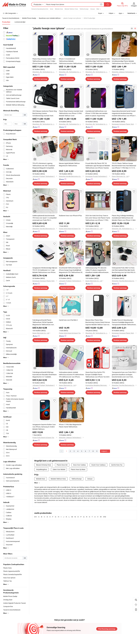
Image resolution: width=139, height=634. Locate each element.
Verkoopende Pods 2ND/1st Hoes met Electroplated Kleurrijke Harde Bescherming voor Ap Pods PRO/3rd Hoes (124, 270)
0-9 (35, 517)
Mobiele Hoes (59, 9)
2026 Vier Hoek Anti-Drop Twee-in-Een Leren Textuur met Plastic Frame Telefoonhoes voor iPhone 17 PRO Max (97, 217)
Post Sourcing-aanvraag (106, 629)
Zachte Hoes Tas (116, 465)
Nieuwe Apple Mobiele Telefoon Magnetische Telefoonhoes (69, 164)
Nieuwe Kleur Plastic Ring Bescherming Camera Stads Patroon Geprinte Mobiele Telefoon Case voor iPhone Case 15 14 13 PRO (97, 322)
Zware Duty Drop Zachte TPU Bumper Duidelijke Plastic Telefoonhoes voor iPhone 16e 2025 (97, 374)
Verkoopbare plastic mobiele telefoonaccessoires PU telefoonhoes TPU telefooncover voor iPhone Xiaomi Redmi (71, 374)
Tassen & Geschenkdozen (11, 610)
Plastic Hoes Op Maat (78, 469)
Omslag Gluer (7, 600)
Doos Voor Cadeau (79, 465)
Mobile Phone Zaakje (10, 596)
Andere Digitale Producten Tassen (14, 603)
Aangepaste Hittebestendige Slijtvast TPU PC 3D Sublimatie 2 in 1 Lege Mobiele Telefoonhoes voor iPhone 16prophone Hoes (44, 270)
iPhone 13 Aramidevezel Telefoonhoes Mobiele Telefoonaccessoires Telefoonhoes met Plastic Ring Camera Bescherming (70, 61)
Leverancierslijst (20, 22)
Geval (51, 9)
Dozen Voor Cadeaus (98, 465)
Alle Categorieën (10, 13)
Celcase (92, 9)
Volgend (104, 451)
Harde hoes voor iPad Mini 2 (68, 320)
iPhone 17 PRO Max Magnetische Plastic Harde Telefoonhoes (70, 425)
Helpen (111, 13)
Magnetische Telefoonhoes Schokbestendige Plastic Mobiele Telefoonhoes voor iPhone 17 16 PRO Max (124, 61)
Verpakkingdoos (41, 469)
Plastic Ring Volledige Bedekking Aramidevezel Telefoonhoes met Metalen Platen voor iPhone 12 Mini (124, 217)
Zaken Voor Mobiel (59, 469)
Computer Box (8, 606)
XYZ (104, 517)
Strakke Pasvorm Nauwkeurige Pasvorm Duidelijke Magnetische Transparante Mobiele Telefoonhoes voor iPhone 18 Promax (124, 322)
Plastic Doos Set (62, 465)
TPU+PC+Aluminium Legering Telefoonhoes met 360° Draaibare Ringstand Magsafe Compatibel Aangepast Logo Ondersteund (43, 165)
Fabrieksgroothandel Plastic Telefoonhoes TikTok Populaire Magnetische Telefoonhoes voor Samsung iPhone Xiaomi (43, 322)
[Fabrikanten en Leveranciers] (14, 4)
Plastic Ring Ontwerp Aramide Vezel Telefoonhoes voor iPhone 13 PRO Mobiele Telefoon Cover (71, 113)
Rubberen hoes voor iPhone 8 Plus (70, 215)
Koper (100, 13)
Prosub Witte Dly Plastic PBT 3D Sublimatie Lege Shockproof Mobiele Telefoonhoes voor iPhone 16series (97, 165)
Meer (36, 483)
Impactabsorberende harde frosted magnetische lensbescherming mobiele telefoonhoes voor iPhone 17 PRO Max (124, 113)
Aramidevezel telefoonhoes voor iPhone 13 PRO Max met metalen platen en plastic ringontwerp (96, 113)
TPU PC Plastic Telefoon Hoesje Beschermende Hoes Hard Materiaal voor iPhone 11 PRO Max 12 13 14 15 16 (124, 165)
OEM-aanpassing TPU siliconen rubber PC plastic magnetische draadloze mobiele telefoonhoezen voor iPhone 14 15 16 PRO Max (96, 270)
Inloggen (134, 6)
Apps (120, 13)
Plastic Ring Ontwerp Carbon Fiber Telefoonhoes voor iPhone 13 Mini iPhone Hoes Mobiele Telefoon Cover (44, 61)
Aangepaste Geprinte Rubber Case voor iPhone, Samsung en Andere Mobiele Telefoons (44, 426)
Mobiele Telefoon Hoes (71, 9)
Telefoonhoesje (84, 9)
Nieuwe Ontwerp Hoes (43, 465)
